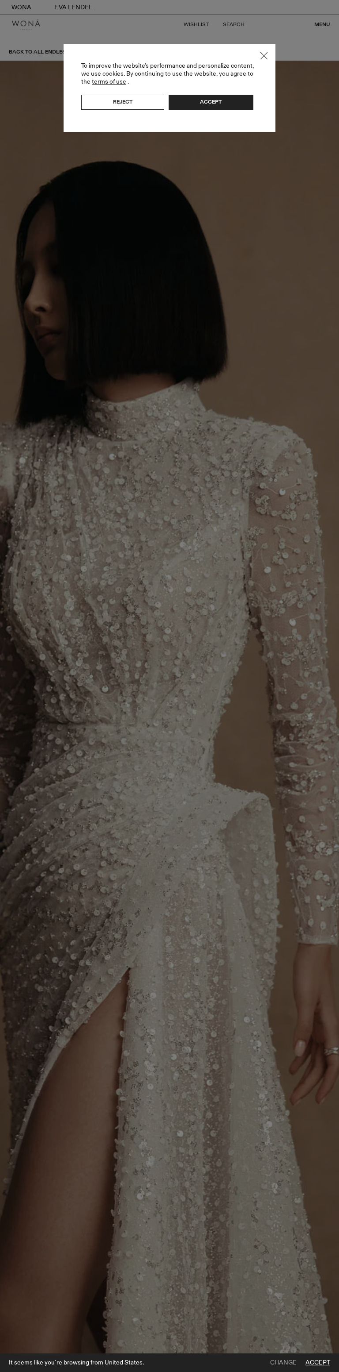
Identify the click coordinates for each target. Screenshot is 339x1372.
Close (264, 56)
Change (283, 1363)
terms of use (109, 81)
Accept (317, 1363)
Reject (122, 101)
